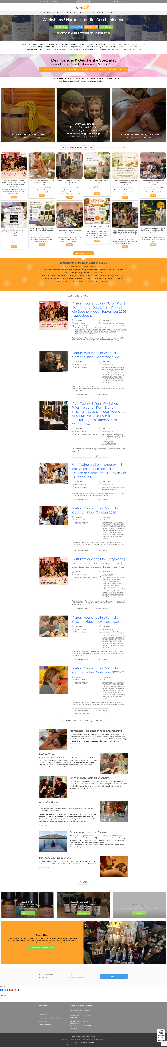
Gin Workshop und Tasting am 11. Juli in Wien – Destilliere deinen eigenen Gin (153, 230)
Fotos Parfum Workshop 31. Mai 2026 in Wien (69, 231)
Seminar (112, 323)
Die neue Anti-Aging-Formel (97, 181)
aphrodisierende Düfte (82, 326)
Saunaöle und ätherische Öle (28, 134)
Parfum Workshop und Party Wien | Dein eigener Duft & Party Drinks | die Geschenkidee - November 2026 (98, 563)
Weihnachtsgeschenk (81, 334)
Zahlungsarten (44, 1021)
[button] (124, 2)
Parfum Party (111, 330)
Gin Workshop (114, 487)
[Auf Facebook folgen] (114, 1)
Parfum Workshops (83, 124)
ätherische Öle (111, 326)
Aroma (104, 434)
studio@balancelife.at (77, 977)
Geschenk (107, 328)
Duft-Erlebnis (79, 328)
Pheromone (96, 332)
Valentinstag (104, 332)
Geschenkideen (87, 13)
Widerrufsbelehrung (46, 1025)
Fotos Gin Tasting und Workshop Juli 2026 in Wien (69, 181)
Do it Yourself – (75, 137)
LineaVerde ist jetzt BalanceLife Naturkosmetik (125, 181)
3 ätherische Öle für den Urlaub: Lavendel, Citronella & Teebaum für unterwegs (41, 230)
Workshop (105, 323)
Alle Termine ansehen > (83, 713)
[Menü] (164, 1030)
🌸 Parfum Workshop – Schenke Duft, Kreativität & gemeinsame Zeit (14, 232)
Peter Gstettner (87, 332)
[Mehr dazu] (74, 747)
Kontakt (106, 81)
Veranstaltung (119, 323)
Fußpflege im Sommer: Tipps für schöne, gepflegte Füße (42, 181)
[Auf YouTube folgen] (119, 1)
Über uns (107, 13)
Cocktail (118, 326)
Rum (119, 436)
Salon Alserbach (80, 323)
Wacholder (114, 489)
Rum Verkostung (113, 438)
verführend (112, 332)
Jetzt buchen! (102, 394)
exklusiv (101, 328)
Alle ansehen (122, 147)
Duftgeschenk (88, 328)
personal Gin (106, 489)
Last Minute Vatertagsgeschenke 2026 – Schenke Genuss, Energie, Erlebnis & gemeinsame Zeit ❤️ (125, 232)
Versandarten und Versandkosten (51, 1018)
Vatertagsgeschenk (108, 442)
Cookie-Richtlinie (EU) (98, 1039)
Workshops (50, 13)
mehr (14, 197)
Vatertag (111, 440)
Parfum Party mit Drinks (83, 127)
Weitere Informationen (82, 344)
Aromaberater (102, 326)
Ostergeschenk (96, 330)
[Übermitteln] (89, 1)
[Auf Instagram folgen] (116, 1)
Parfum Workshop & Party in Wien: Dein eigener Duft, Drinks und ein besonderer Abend (13, 182)
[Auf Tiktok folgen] (117, 1)
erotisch (95, 328)
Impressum (65, 1039)
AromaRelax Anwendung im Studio (139, 134)
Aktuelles (98, 13)
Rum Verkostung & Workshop (83, 133)
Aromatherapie (74, 13)
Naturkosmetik (61, 13)
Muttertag (88, 330)
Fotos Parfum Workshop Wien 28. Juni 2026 (153, 181)
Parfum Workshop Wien (109, 591)
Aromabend (93, 326)
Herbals (104, 436)
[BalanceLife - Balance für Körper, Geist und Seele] (83, 7)
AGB (88, 1039)
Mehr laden (83, 253)
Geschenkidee (115, 328)
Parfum (104, 330)
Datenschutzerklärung (78, 1039)
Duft (123, 326)
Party (80, 332)
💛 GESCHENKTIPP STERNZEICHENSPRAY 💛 (83, 33)
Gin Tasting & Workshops (83, 130)
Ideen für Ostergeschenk (110, 375)
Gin (108, 487)
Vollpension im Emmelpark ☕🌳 (97, 226)
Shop (41, 13)
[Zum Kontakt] (44, 868)
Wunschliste (43, 1014)
